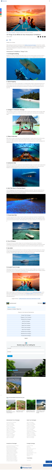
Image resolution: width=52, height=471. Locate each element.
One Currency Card (30, 451)
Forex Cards (29, 447)
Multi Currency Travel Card (31, 448)
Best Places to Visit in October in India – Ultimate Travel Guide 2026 (41, 412)
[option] (26, 368)
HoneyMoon (13, 32)
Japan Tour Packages (26, 329)
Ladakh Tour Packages (30, 432)
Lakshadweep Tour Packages (32, 431)
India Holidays (10, 370)
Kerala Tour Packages (30, 425)
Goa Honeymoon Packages (11, 454)
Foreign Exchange (30, 445)
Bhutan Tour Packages (30, 428)
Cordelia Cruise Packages (31, 424)
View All (26, 338)
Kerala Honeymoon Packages (11, 456)
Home (7, 32)
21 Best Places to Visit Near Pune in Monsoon (10, 411)
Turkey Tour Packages (26, 327)
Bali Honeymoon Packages (10, 446)
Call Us (49, 461)
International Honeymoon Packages (12, 445)
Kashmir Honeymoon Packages (11, 455)
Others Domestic (15, 370)
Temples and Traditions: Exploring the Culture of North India (31, 411)
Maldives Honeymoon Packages (11, 447)
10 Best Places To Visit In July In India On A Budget (21, 411)
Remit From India (30, 453)
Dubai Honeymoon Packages (11, 450)
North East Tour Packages (31, 434)
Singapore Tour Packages (26, 317)
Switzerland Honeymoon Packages (12, 448)
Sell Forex (28, 455)
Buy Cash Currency (30, 449)
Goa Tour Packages (30, 429)
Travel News (29, 460)
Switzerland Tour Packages (11, 431)
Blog (10, 32)
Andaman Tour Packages (31, 427)
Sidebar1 (20, 370)
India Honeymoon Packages (11, 453)
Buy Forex (28, 446)
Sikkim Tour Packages (30, 437)
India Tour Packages (30, 422)
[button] (1, 9)
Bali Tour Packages (26, 321)
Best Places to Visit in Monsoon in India (15, 372)
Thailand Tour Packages (26, 319)
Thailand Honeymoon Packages (11, 451)
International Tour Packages (11, 422)
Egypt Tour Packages (26, 325)
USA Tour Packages (9, 433)
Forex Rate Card (29, 450)
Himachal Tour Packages (31, 430)
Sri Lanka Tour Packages (31, 426)
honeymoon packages (37, 292)
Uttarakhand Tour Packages (31, 435)
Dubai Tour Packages (26, 323)
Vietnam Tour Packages (26, 335)
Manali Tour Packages (30, 436)
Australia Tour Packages (26, 331)
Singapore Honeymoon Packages (12, 452)
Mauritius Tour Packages (26, 333)
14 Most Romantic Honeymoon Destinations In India (29, 298)
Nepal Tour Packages (10, 437)
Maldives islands (29, 293)
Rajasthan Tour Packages (31, 433)
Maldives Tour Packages (10, 430)
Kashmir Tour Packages (31, 423)
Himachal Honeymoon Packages (11, 457)
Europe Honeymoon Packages (11, 449)
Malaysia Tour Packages (10, 432)
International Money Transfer (31, 452)
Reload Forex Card (30, 454)
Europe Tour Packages (26, 315)
